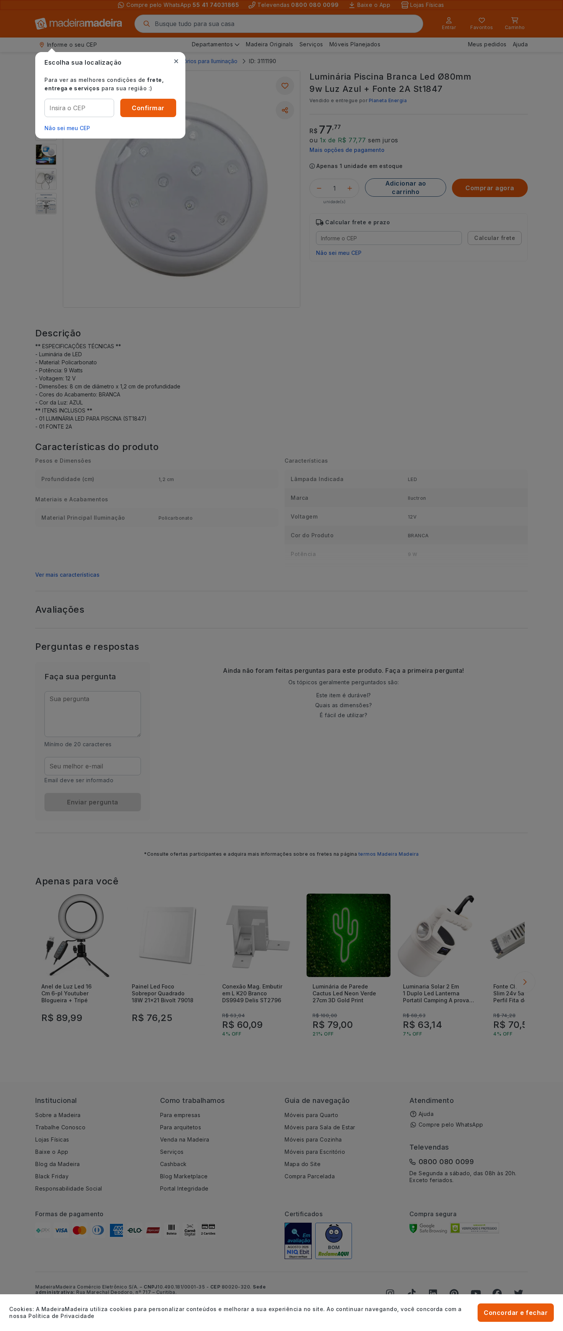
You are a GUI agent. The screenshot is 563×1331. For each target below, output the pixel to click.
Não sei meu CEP (67, 128)
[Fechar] (176, 61)
